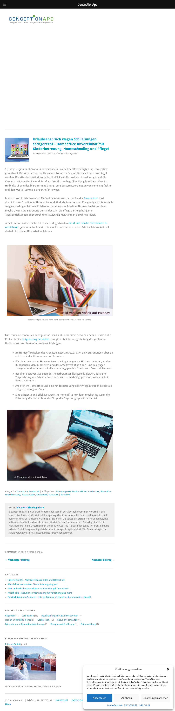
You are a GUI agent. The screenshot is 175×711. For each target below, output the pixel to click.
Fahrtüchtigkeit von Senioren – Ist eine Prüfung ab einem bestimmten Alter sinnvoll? (49, 597)
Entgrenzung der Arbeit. (36, 339)
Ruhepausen (42, 494)
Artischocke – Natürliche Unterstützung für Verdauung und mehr (40, 593)
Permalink (65, 494)
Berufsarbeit (77, 491)
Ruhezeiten (53, 494)
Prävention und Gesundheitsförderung (24, 624)
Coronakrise (91, 198)
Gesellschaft (34, 491)
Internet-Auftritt (13, 644)
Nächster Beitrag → (103, 560)
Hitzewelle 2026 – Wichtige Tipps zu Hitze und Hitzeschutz (36, 580)
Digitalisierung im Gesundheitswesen (59, 615)
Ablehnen (126, 697)
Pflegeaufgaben (28, 494)
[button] (168, 669)
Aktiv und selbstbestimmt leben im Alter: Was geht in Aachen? (38, 588)
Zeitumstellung (88, 624)
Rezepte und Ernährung (62, 624)
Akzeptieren (99, 697)
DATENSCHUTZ (130, 705)
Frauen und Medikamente (18, 620)
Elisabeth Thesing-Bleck (30, 507)
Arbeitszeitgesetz (63, 491)
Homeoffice (105, 491)
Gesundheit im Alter (67, 620)
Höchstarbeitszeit (91, 491)
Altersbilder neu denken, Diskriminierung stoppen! (33, 584)
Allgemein (10, 615)
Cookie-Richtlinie (114, 705)
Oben (8, 704)
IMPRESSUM (144, 705)
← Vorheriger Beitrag (17, 560)
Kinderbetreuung (13, 494)
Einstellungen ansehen (155, 697)
